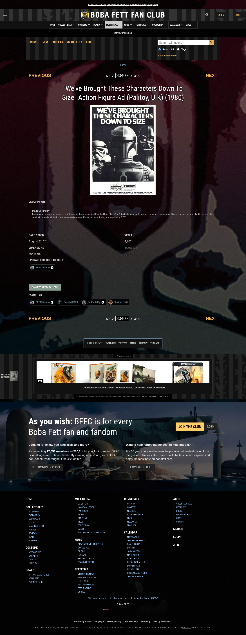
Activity (131, 504)
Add (88, 42)
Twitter (122, 343)
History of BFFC (184, 514)
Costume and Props (137, 573)
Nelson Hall (133, 569)
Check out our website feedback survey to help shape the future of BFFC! (123, 598)
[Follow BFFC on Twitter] (117, 612)
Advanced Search (167, 55)
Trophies (131, 525)
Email (133, 343)
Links (129, 518)
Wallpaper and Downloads (91, 532)
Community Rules (82, 621)
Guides (81, 551)
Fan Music (83, 511)
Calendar (175, 25)
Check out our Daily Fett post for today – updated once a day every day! (123, 4)
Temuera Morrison (136, 540)
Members (131, 511)
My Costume (35, 552)
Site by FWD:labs (162, 621)
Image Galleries (86, 507)
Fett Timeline (84, 588)
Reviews (33, 533)
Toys (183, 49)
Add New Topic (36, 582)
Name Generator (135, 514)
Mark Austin (133, 555)
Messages (132, 522)
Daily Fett (83, 504)
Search (178, 529)
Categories (34, 515)
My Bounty (34, 511)
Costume (83, 25)
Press (179, 511)
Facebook (111, 343)
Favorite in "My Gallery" (45, 287)
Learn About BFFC (140, 467)
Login (221, 15)
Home (52, 25)
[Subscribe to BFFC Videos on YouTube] (129, 612)
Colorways (34, 519)
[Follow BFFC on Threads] (134, 612)
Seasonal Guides (86, 562)
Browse (34, 42)
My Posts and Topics (39, 575)
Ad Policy (145, 621)
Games (81, 529)
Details (32, 559)
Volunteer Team (184, 504)
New (45, 42)
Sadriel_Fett (121, 302)
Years (31, 537)
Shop (178, 518)
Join (238, 15)
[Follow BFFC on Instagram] (111, 612)
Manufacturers (36, 526)
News (127, 25)
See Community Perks (46, 467)
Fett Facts (83, 581)
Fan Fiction (83, 525)
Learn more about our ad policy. (154, 396)
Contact (180, 522)
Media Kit (180, 507)
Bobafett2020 (71, 302)
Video (80, 522)
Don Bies (131, 548)
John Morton (133, 551)
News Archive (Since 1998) (90, 544)
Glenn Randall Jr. (136, 562)
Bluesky (143, 343)
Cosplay (33, 563)
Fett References (86, 584)
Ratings (32, 529)
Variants (33, 556)
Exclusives (83, 548)
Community (158, 25)
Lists (31, 522)
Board (96, 25)
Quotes (81, 592)
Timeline (33, 540)
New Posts (34, 578)
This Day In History (87, 577)
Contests (131, 507)
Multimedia (112, 25)
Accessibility (131, 621)
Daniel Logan (133, 544)
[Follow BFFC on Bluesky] (140, 612)
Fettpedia (141, 25)
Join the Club (189, 426)
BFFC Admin (42, 267)
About (189, 25)
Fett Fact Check (86, 558)
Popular (57, 42)
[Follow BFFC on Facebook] (106, 612)
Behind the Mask (86, 574)
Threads (154, 343)
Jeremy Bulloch (135, 576)
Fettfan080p (94, 302)
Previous (40, 75)
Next (211, 75)
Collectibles (65, 25)
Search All (168, 49)
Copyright (99, 621)
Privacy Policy (114, 621)
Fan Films (82, 518)
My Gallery (74, 42)
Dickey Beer (133, 558)
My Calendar (133, 537)
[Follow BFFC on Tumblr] (123, 612)
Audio (81, 514)
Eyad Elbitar (133, 566)
